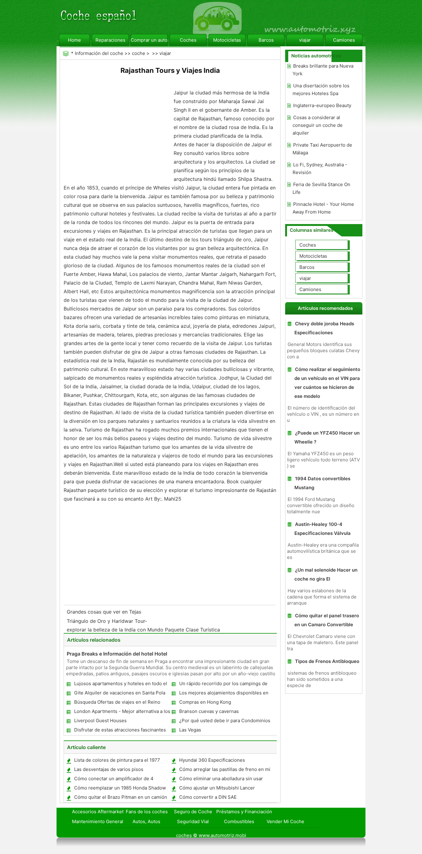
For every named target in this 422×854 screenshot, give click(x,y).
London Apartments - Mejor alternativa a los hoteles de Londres (122, 712)
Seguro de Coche (193, 811)
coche (138, 53)
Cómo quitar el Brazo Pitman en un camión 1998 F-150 (120, 798)
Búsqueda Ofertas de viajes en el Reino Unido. (117, 703)
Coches (188, 40)
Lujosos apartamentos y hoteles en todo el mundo (120, 685)
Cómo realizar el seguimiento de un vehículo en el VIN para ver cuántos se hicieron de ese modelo (327, 382)
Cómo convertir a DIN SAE (208, 797)
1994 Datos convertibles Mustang (322, 483)
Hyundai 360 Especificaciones (212, 760)
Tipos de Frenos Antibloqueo (327, 661)
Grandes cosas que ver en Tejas (105, 612)
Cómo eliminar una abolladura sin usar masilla (221, 780)
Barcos (266, 40)
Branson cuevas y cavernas (209, 711)
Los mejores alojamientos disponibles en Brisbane (223, 694)
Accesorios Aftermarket (98, 811)
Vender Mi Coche (285, 821)
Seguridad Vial (193, 821)
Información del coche (99, 53)
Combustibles (239, 821)
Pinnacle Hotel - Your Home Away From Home (323, 208)
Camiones (344, 40)
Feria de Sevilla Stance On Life (321, 188)
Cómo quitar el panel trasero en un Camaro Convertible (326, 620)
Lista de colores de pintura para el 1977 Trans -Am (117, 761)
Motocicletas (227, 40)
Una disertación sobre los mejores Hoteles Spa (321, 89)
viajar (305, 40)
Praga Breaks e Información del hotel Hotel (117, 654)
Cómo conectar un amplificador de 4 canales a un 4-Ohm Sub (114, 780)
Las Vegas (190, 730)
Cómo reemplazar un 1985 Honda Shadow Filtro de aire (120, 789)
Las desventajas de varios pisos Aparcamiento (108, 770)
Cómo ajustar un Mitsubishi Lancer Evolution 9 (217, 789)
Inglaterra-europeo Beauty (322, 105)
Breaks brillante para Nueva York (323, 70)
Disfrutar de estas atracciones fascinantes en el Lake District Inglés (120, 731)
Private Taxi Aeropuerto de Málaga (322, 149)
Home (74, 40)
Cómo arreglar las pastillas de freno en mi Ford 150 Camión (224, 770)
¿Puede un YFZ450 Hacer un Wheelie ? (327, 437)
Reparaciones (110, 40)
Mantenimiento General (97, 821)
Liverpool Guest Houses (100, 720)
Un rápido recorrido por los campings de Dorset (223, 685)
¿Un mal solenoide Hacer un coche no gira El (325, 574)
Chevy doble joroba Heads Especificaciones (324, 328)
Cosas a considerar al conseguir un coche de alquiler (318, 125)
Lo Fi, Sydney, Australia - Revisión (320, 168)
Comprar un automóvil (149, 40)
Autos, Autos (146, 821)
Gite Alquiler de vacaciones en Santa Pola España (119, 694)
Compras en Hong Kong (205, 702)
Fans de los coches (147, 811)
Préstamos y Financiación (244, 811)
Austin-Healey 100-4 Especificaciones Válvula (322, 528)
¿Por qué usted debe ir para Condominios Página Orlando (224, 722)
